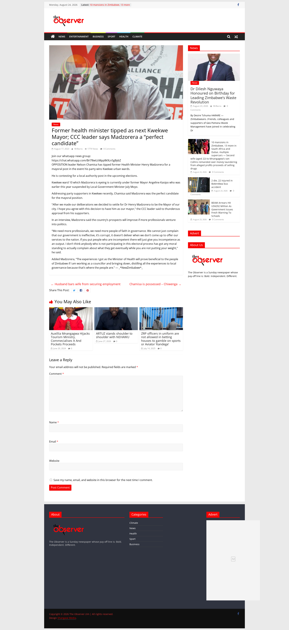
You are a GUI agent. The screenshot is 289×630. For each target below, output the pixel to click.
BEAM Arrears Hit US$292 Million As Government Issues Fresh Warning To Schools (222, 209)
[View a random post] (236, 36)
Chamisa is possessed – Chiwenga (155, 284)
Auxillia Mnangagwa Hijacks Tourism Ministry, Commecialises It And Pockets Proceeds (70, 338)
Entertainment (79, 36)
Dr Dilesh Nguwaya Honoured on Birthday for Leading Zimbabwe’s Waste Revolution (213, 95)
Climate (137, 36)
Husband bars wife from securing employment (85, 284)
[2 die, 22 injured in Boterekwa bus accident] (199, 179)
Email (53, 441)
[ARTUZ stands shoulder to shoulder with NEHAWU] (116, 309)
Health (123, 36)
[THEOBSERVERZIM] (207, 252)
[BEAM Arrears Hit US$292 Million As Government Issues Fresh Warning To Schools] (199, 201)
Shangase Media (67, 617)
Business (98, 36)
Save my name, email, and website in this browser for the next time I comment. (103, 480)
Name (54, 422)
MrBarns (78, 148)
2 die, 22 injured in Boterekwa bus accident (222, 184)
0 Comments (109, 148)
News (62, 36)
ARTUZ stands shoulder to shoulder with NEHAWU (114, 335)
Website (54, 461)
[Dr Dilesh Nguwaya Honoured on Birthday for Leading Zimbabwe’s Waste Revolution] (214, 55)
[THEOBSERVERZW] (68, 521)
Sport (111, 36)
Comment (56, 374)
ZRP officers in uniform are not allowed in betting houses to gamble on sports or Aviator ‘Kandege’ (161, 338)
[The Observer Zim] (53, 36)
